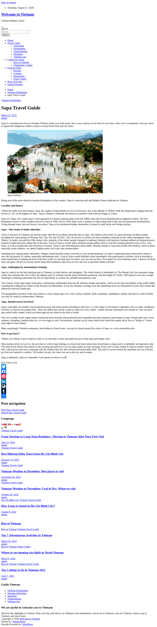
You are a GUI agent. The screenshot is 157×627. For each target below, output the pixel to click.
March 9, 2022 (8, 558)
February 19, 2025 (10, 460)
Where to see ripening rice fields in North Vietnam (32, 552)
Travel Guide (13, 43)
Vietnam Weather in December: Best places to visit (32, 471)
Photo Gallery (24, 546)
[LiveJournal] (78, 386)
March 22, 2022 (9, 115)
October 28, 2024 (9, 494)
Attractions (18, 46)
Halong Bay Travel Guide (13, 412)
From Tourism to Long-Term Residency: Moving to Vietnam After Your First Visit (52, 436)
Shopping (18, 54)
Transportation (20, 51)
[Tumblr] (78, 391)
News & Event (14, 81)
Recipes (17, 70)
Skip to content (8, 2)
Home (10, 40)
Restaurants (19, 76)
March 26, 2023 (9, 541)
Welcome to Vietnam (17, 14)
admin (4, 118)
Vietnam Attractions (17, 593)
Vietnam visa (19, 57)
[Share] (78, 395)
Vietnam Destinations (17, 590)
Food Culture (19, 79)
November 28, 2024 (11, 477)
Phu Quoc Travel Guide (12, 410)
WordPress (27, 624)
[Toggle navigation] (2, 26)
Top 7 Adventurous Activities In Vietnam (26, 535)
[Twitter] (78, 366)
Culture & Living (15, 59)
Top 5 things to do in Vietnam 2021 (23, 570)
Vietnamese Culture (23, 65)
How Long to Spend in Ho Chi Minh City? (28, 505)
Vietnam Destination (11, 100)
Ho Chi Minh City (10, 500)
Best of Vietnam (21, 62)
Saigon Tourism (15, 84)
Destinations (19, 48)
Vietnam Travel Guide (12, 430)
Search (4, 28)
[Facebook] (78, 371)
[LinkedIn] (78, 381)
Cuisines (17, 73)
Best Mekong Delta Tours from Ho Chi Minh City (32, 453)
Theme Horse (18, 621)
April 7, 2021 (7, 576)
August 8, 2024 (8, 512)
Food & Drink (14, 68)
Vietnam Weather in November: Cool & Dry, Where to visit (38, 488)
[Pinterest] (78, 376)
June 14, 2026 (8, 442)
